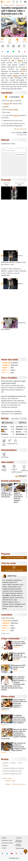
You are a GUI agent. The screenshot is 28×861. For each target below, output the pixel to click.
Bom (12, 368)
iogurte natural (13, 109)
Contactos (19, 838)
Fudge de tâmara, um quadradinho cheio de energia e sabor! (18, 497)
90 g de (10, 109)
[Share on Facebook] (2, 52)
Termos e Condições (18, 845)
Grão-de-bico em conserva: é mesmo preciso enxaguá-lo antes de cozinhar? (19, 746)
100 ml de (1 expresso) (11, 100)
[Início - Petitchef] (2, 5)
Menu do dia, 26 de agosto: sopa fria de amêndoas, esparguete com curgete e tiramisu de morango (14, 733)
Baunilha (5, 763)
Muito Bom (14, 365)
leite (22, 73)
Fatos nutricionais (21, 129)
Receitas (4, 838)
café (12, 60)
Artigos (4, 848)
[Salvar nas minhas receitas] (24, 46)
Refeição (8, 784)
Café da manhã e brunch (18, 784)
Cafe (20, 763)
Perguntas (4, 845)
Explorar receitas (6, 778)
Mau (12, 372)
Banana (13, 763)
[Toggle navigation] (25, 2)
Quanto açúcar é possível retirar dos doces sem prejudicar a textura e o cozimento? (14, 704)
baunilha (16, 115)
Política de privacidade (18, 841)
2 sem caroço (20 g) (12, 103)
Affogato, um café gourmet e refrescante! (6, 495)
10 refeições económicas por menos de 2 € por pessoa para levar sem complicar (19, 719)
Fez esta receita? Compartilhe (14, 570)
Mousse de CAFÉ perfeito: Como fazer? (19, 667)
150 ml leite (6, 112)
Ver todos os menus (7, 843)
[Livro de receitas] (13, 2)
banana (15, 76)
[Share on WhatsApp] (13, 52)
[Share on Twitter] (19, 52)
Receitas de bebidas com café (12, 773)
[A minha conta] (17, 2)
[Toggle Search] (21, 2)
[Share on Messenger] (8, 52)
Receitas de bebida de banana (12, 771)
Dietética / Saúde (10, 780)
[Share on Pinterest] (24, 52)
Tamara (5, 765)
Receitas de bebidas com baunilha (13, 768)
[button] (3, 27)
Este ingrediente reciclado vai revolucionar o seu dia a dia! (19, 656)
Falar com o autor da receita (15, 557)
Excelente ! (14, 363)
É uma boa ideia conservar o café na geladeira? (19, 643)
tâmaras (20, 60)
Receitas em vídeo (7, 840)
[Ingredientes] (2, 430)
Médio (12, 370)
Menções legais (20, 848)
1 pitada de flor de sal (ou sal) (12, 120)
